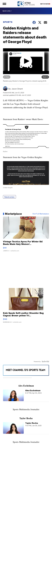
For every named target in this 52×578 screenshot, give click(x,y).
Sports (7, 22)
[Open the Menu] (4, 4)
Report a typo (9, 197)
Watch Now (44, 4)
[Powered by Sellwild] (45, 361)
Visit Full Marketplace (40, 214)
